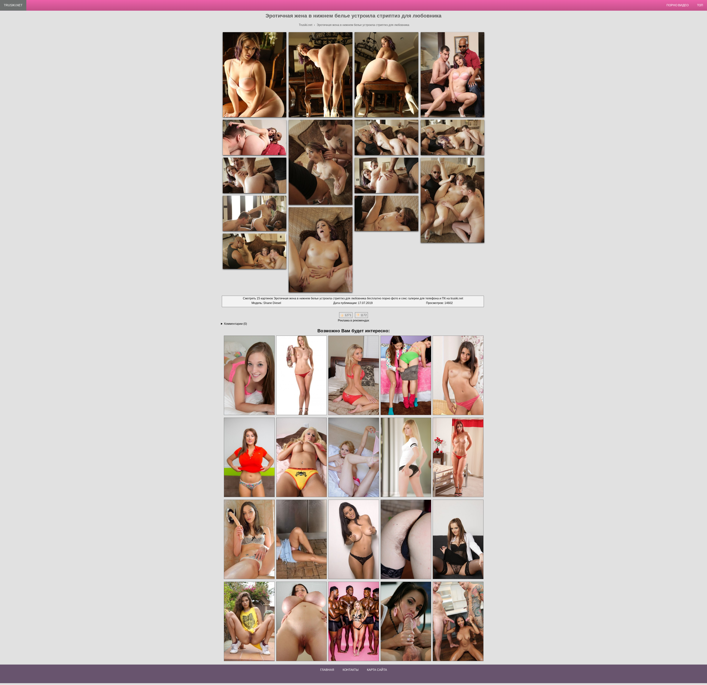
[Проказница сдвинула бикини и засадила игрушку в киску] (249, 539)
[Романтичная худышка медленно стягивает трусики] (353, 457)
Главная (327, 669)
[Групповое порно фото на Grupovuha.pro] (353, 621)
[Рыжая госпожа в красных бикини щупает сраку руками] (458, 457)
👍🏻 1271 (345, 315)
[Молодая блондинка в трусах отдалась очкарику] (406, 457)
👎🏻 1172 (361, 315)
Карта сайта (377, 669)
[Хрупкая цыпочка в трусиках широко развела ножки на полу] (301, 539)
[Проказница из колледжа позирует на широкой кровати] (353, 375)
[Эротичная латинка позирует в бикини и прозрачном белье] (353, 539)
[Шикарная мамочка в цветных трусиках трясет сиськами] (249, 457)
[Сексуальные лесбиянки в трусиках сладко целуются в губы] (406, 375)
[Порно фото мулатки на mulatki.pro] (458, 621)
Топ (700, 5)
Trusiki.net (13, 5)
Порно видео (677, 5)
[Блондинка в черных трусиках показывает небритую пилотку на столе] (406, 539)
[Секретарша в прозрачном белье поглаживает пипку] (458, 539)
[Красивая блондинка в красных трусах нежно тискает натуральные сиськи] (301, 375)
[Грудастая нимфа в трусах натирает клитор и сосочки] (301, 457)
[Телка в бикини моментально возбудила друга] (249, 375)
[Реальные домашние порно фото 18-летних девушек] (249, 621)
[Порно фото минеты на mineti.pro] (406, 621)
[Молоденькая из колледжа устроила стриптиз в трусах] (458, 375)
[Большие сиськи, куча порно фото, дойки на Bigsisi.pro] (301, 621)
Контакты (350, 669)
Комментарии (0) (235, 323)
